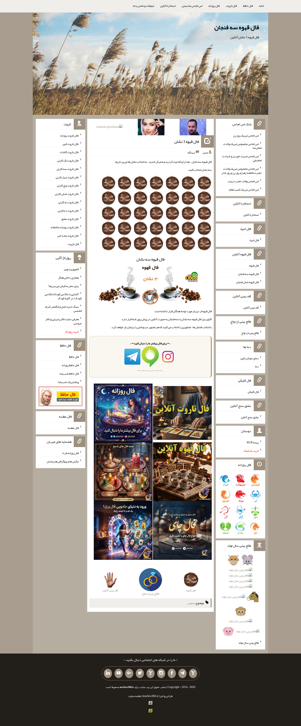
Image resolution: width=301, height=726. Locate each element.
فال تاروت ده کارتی (68, 210)
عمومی (191, 603)
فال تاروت (231, 6)
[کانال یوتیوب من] (118, 673)
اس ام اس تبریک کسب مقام (244, 189)
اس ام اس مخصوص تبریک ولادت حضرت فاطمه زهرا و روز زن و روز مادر (241, 171)
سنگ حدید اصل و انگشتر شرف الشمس (63, 309)
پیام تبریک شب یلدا (68, 382)
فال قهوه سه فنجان (236, 27)
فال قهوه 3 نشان (186, 141)
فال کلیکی (253, 392)
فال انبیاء (254, 240)
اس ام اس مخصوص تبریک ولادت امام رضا (242, 146)
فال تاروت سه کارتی (68, 169)
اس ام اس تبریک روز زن (246, 135)
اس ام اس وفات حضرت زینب (243, 181)
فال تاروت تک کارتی (68, 160)
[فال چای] (182, 531)
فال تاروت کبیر (70, 144)
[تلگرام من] (182, 673)
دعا (257, 366)
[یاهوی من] (193, 673)
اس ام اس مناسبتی (192, 6)
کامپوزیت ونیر (71, 269)
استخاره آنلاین (168, 6)
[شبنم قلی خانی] (109, 127)
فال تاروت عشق (70, 219)
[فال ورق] (123, 531)
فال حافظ (248, 6)
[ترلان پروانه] (151, 128)
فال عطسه (73, 427)
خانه (261, 6)
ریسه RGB (253, 442)
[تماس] (150, 673)
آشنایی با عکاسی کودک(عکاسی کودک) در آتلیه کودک (63, 296)
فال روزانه (214, 6)
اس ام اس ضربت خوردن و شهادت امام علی (242, 158)
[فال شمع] (123, 472)
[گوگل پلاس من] (129, 673)
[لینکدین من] (108, 673)
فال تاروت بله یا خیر (68, 235)
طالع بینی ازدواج (250, 333)
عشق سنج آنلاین (250, 417)
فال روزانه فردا (70, 453)
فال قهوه (254, 265)
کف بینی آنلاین (251, 307)
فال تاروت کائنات (69, 152)
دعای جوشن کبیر (249, 358)
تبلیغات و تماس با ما (143, 6)
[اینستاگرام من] (161, 673)
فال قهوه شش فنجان (247, 282)
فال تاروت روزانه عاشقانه (65, 227)
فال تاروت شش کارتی (67, 194)
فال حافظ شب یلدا (69, 373)
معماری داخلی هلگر (68, 277)
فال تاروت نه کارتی (68, 202)
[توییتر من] (140, 673)
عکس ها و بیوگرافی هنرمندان (63, 461)
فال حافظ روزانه (70, 365)
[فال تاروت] (182, 414)
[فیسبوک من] (172, 673)
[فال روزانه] (123, 414)
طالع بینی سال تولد (248, 643)
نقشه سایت (134, 696)
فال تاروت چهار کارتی (67, 177)
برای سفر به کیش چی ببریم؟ (63, 286)
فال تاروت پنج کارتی (68, 185)
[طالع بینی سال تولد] (240, 597)
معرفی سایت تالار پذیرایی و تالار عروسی (63, 321)
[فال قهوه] (182, 472)
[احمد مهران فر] (193, 128)
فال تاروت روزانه (69, 135)
